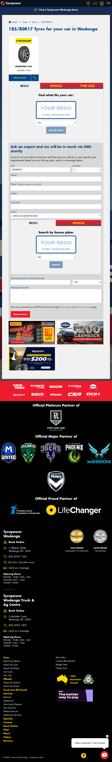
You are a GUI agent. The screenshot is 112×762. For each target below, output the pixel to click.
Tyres (6, 657)
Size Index (60, 657)
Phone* (26, 184)
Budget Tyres (61, 664)
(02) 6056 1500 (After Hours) (21, 562)
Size (13, 165)
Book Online (10, 725)
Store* (14, 211)
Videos (7, 737)
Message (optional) (20, 287)
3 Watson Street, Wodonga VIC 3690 (20, 549)
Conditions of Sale (36, 757)
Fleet (6, 729)
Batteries (7, 697)
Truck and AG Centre (15, 689)
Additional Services (12, 715)
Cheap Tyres (61, 668)
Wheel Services (10, 711)
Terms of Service (83, 307)
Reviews (8, 740)
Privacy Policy (65, 307)
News (6, 733)
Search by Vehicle (11, 661)
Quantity (77, 165)
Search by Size (10, 664)
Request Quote (20, 314)
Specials (8, 718)
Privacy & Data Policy (19, 757)
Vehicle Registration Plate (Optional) (27, 278)
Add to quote (20, 77)
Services (8, 693)
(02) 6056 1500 (18, 556)
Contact (7, 722)
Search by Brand (11, 668)
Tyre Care (7, 671)
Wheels (7, 678)
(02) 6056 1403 (18, 625)
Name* (14, 175)
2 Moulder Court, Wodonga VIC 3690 (20, 618)
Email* (14, 193)
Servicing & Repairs (12, 704)
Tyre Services (9, 707)
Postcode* (15, 202)
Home (14, 22)
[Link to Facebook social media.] (83, 755)
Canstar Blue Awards (65, 661)
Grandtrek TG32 (23, 66)
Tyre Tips (7, 675)
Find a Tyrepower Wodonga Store (58, 9)
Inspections (8, 700)
